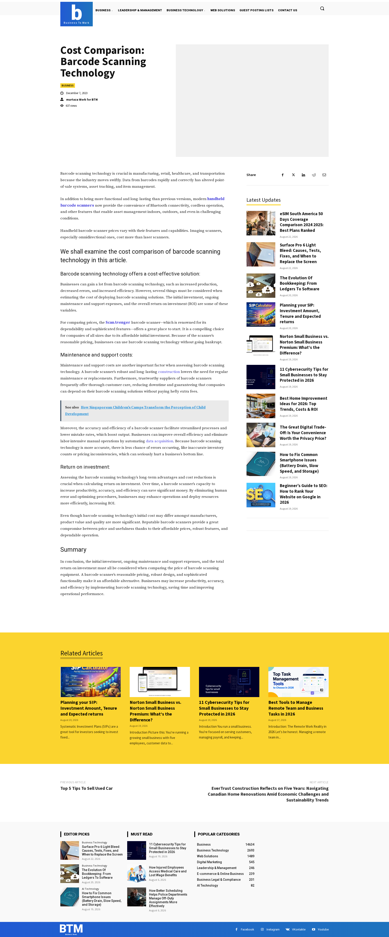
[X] (293, 174)
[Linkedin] (303, 174)
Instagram (273, 929)
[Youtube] (313, 929)
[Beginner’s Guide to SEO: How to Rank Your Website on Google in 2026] (261, 495)
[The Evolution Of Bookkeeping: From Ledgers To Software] (261, 285)
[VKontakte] (288, 929)
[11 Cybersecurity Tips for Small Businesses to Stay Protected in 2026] (261, 377)
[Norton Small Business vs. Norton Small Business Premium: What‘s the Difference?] (261, 346)
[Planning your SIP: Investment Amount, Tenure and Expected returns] (261, 314)
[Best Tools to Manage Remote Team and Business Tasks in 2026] (298, 682)
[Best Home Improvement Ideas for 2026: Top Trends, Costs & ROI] (261, 406)
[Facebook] (282, 174)
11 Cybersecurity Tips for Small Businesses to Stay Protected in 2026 (304, 374)
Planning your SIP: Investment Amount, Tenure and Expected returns (300, 313)
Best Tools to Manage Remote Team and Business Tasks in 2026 (295, 708)
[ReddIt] (313, 174)
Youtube (323, 929)
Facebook (247, 929)
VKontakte (298, 929)
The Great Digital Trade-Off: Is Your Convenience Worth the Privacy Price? (303, 432)
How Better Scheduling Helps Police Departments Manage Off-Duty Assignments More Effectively (168, 898)
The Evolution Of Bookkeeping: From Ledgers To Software (299, 283)
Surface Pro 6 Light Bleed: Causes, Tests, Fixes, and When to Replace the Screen (300, 253)
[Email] (324, 174)
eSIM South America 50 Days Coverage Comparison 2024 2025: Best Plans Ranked (301, 222)
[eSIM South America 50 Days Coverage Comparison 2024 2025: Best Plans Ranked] (261, 223)
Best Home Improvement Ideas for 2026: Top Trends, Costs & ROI (303, 403)
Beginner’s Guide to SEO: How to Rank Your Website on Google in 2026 (303, 494)
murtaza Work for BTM (82, 99)
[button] (322, 8)
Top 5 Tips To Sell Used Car (86, 788)
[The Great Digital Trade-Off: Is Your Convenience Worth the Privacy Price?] (261, 435)
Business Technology (94, 842)
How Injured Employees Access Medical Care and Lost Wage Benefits (168, 871)
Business (68, 85)
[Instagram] (262, 929)
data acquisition (159, 441)
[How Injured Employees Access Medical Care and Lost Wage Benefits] (136, 873)
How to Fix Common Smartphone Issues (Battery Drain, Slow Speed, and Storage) (299, 463)
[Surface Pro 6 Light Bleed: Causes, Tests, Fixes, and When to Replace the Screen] (261, 254)
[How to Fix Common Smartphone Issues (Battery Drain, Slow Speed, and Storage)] (261, 464)
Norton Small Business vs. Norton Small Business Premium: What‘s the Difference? (304, 345)
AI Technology (90, 888)
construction (169, 371)
